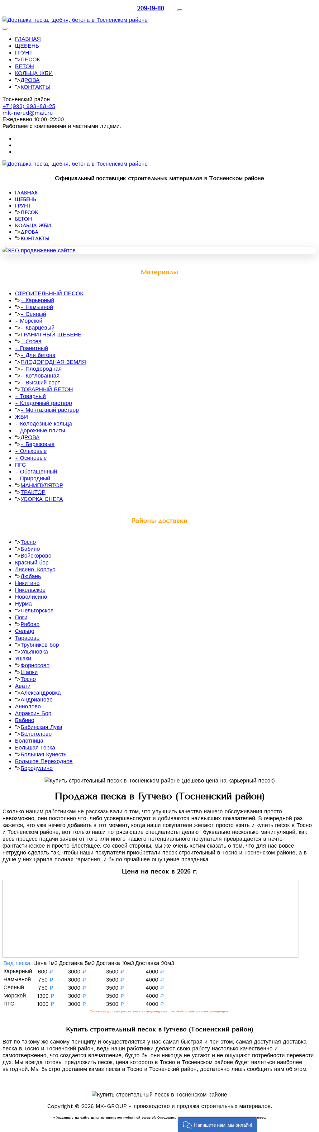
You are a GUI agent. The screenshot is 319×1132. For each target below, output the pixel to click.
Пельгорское (37, 610)
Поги (21, 617)
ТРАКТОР (33, 492)
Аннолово (28, 706)
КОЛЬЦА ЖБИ (34, 73)
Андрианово (37, 699)
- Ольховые (31, 451)
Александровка (41, 692)
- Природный (32, 478)
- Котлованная (40, 375)
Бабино (30, 548)
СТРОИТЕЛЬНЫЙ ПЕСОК (49, 293)
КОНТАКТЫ (35, 86)
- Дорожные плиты (40, 430)
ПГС (20, 464)
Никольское (30, 590)
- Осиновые (31, 457)
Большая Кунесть (43, 754)
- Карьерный (37, 300)
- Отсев (31, 341)
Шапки (29, 672)
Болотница (29, 740)
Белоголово (36, 733)
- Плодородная (41, 368)
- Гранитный (31, 348)
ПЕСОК (30, 59)
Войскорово (36, 555)
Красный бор (32, 562)
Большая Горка (35, 747)
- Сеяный (33, 314)
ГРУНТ (24, 52)
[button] (217, 1124)
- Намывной (37, 307)
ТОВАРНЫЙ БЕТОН (47, 389)
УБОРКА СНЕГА (42, 499)
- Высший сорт (40, 382)
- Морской (28, 320)
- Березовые (38, 444)
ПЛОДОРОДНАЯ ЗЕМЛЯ (53, 362)
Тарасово (27, 638)
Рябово (30, 624)
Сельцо (24, 631)
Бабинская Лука (41, 727)
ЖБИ (21, 416)
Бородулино (37, 768)
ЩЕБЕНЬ (27, 45)
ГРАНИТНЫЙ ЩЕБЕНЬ (51, 334)
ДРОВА (30, 80)
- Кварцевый (38, 327)
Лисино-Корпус (35, 569)
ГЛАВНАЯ (28, 39)
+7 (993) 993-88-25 (28, 106)
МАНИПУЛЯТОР (42, 485)
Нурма (23, 603)
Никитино (27, 583)
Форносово (35, 665)
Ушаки (23, 658)
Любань (31, 576)
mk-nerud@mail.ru (27, 112)
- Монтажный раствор (50, 410)
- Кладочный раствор (43, 403)
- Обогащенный (36, 471)
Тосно (28, 542)
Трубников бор (40, 644)
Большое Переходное (44, 761)
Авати (23, 686)
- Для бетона (38, 355)
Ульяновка (34, 651)
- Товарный (30, 396)
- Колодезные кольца (43, 423)
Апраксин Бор (33, 713)
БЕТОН (24, 66)
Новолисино (31, 596)
